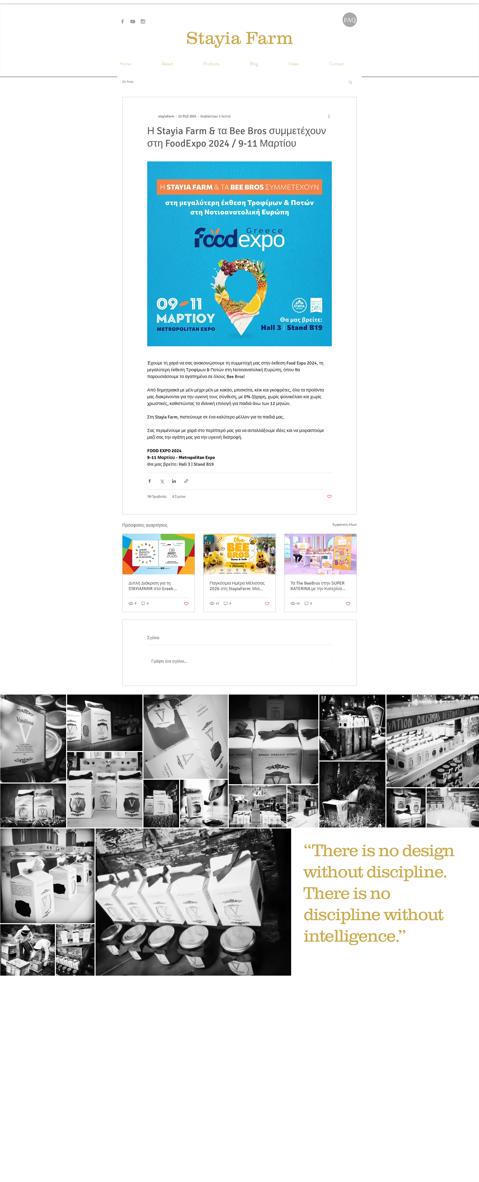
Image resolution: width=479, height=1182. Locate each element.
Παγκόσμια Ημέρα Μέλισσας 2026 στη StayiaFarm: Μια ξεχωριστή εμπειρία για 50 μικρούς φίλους (237, 585)
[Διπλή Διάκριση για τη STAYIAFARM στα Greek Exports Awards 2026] (158, 554)
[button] (350, 82)
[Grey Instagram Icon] (143, 21)
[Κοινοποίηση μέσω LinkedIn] (174, 481)
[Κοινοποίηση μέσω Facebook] (149, 481)
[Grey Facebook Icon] (122, 21)
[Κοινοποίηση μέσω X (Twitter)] (161, 481)
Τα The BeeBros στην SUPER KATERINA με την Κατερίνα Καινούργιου (317, 585)
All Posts (127, 82)
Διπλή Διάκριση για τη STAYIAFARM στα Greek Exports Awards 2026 (150, 585)
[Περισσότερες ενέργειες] (329, 116)
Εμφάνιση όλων (345, 524)
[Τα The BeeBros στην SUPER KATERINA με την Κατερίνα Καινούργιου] (320, 554)
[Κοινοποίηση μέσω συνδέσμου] (186, 481)
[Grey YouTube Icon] (133, 21)
